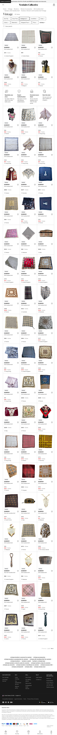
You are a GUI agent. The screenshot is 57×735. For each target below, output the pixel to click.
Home (4, 9)
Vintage (10, 9)
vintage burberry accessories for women (16, 659)
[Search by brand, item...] (3, 4)
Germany (21, 725)
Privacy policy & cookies (33, 699)
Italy (27, 725)
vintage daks (28, 667)
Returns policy (17, 687)
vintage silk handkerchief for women (40, 659)
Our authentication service (18, 682)
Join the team (49, 685)
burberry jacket (26, 661)
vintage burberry (15, 661)
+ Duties (8, 53)
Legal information (18, 699)
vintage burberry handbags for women (27, 665)
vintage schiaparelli (17, 667)
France (3, 725)
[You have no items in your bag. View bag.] (54, 5)
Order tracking (17, 678)
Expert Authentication (21, 96)
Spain (25, 725)
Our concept (5, 677)
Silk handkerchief (38, 9)
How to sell (28, 677)
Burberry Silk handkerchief (12, 11)
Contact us (38, 679)
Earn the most (46, 95)
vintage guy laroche (9, 665)
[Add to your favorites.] (18, 48)
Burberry (16, 9)
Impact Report (49, 683)
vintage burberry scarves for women (21, 657)
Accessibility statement (7, 699)
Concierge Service (4, 680)
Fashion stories (50, 687)
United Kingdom (8, 725)
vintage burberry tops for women (40, 663)
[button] (54, 5)
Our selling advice (28, 680)
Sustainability (49, 680)
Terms (24, 699)
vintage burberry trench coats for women (17, 663)
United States (15, 725)
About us (48, 678)
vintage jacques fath (46, 665)
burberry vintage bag (39, 661)
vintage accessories (39, 657)
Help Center (39, 677)
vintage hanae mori (39, 667)
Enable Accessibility (5, 1)
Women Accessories (26, 9)
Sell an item (28, 683)
